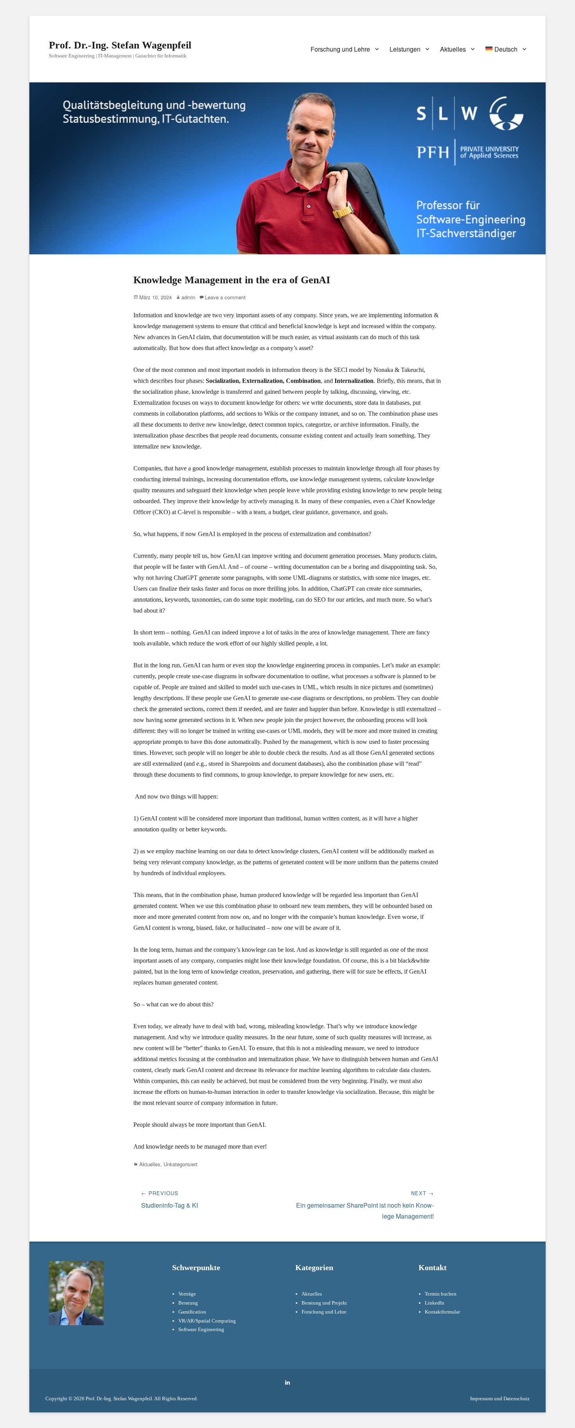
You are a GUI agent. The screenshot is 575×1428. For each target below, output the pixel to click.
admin (188, 297)
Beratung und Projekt (324, 1303)
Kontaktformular (442, 1312)
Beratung (188, 1303)
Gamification (192, 1312)
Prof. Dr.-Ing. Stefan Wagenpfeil (120, 45)
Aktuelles (453, 49)
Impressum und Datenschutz (500, 1398)
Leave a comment (225, 297)
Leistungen (405, 49)
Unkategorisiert (181, 1164)
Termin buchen (440, 1294)
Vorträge (187, 1294)
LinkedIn (434, 1303)
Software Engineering (201, 1329)
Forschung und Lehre (340, 49)
